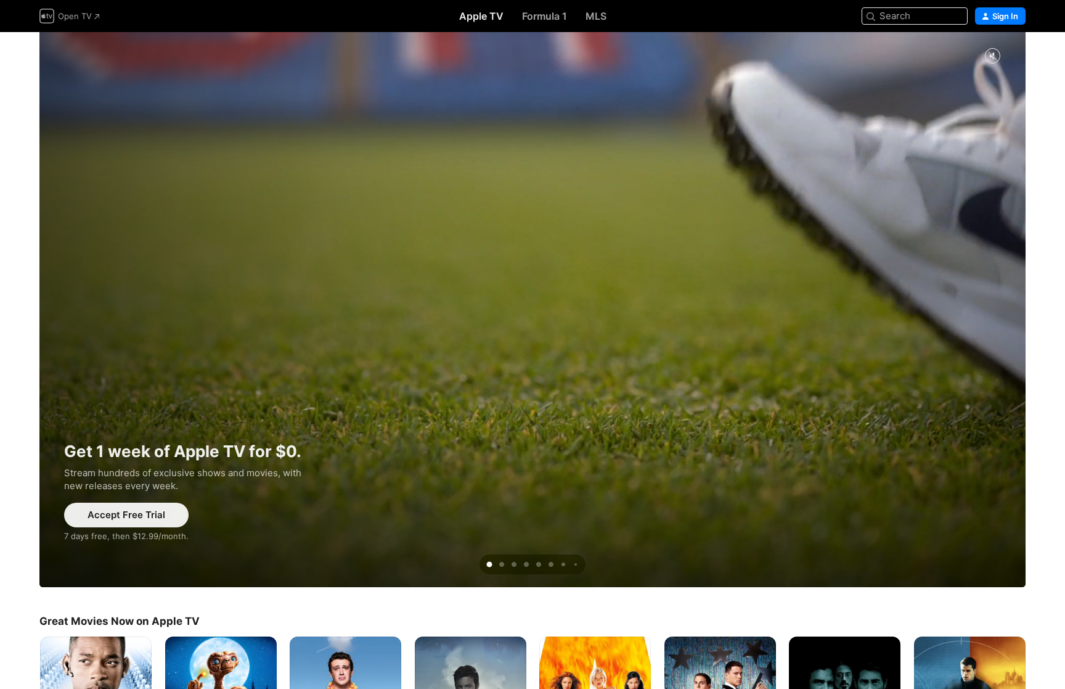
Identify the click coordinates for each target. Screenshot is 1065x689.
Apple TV (481, 16)
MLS (596, 16)
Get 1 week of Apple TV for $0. (532, 309)
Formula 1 (544, 16)
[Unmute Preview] (992, 56)
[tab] (489, 564)
